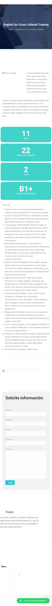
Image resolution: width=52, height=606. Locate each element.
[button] (33, 600)
